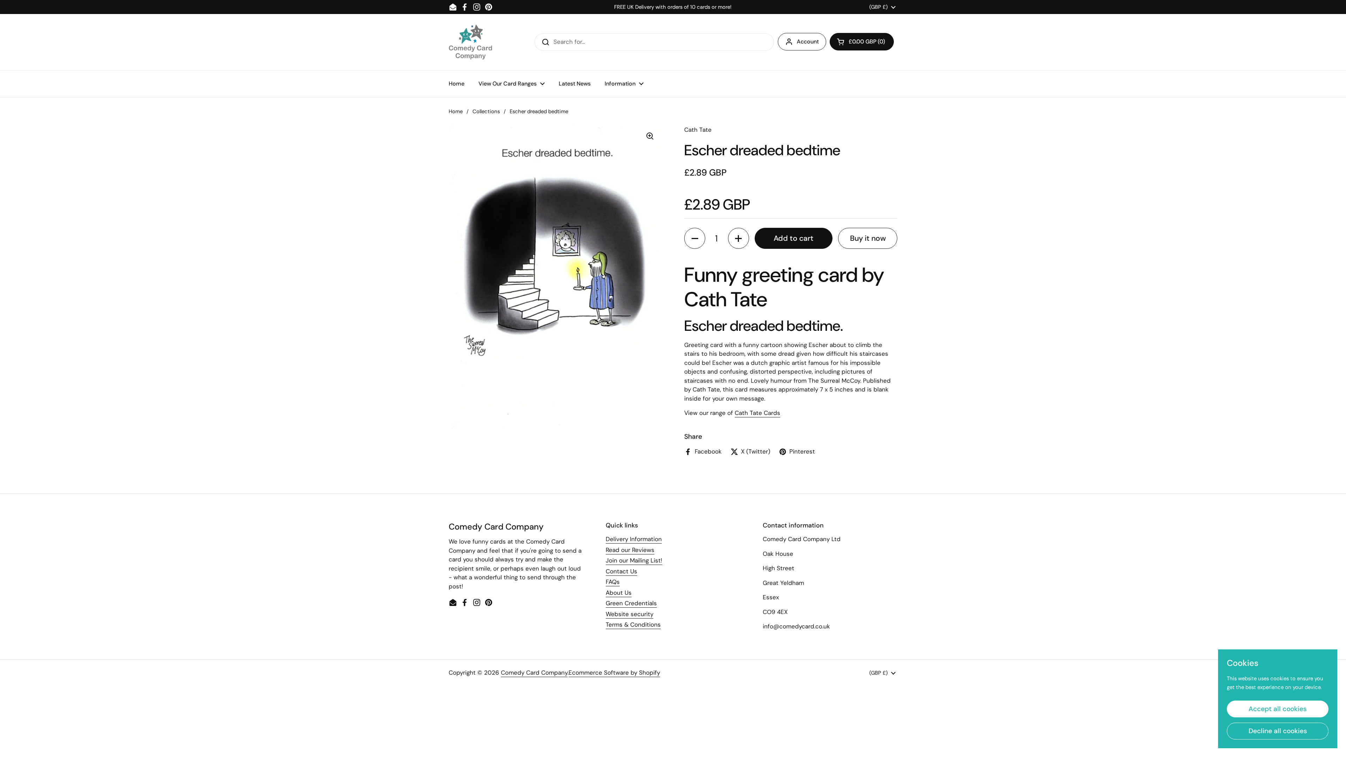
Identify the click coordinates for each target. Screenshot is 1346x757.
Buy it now (868, 238)
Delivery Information (634, 539)
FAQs (613, 582)
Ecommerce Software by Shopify (614, 672)
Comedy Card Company (534, 672)
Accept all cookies (1278, 708)
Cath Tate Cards (757, 413)
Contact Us (621, 571)
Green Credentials (631, 603)
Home (456, 111)
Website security (629, 614)
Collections (486, 111)
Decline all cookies (1278, 731)
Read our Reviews (630, 550)
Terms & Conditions (633, 624)
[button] (862, 41)
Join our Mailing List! (634, 560)
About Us (619, 592)
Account (808, 41)
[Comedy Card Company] (470, 42)
